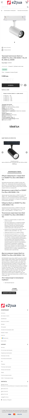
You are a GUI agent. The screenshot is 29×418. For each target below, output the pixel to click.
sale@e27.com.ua (4, 397)
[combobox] (14, 7)
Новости (3, 335)
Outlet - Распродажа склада (7, 378)
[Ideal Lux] (14, 131)
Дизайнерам (3, 318)
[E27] (14, 3)
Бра (2, 361)
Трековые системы (5, 355)
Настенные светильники (6, 358)
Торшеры (3, 364)
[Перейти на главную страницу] (1, 10)
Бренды (3, 324)
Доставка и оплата (5, 315)
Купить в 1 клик (5, 89)
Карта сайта (3, 340)
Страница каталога (7, 49)
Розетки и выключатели (6, 375)
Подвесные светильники (6, 353)
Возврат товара (4, 332)
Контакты (3, 313)
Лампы (2, 372)
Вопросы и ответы (5, 321)
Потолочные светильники (6, 350)
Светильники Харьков (9, 282)
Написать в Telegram (7, 399)
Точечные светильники (6, 366)
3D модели (3, 327)
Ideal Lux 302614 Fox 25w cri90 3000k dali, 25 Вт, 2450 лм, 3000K (14, 162)
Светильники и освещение (10, 10)
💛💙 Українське (4, 338)
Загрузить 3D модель (7, 47)
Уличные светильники (5, 369)
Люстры (3, 347)
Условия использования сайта (7, 329)
